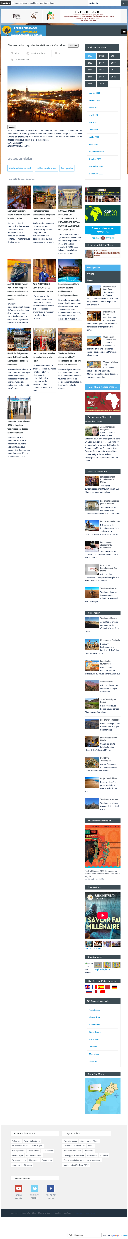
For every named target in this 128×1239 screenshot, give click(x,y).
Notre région (37, 1146)
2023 (90, 56)
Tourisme (104, 1155)
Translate (124, 1235)
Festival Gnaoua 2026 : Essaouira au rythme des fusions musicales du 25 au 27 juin (102, 873)
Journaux (93, 1047)
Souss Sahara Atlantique (74, 1146)
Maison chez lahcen (109, 313)
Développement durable (74, 1155)
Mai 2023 (93, 122)
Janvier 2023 (94, 93)
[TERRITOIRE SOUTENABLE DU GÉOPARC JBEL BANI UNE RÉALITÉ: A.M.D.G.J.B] (103, 194)
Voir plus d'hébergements (103, 386)
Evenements (47, 1151)
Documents (94, 1039)
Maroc (91, 1146)
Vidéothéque (94, 1010)
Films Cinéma (95, 1032)
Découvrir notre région (100, 1001)
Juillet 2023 (94, 137)
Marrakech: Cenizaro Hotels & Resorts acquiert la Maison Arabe (18, 215)
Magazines (94, 1054)
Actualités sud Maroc (89, 1141)
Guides (90, 280)
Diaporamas (94, 1024)
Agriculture (91, 1155)
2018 (113, 63)
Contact (67, 1213)
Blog (34, 1213)
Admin (17, 53)
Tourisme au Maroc (20, 1146)
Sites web (28, 1165)
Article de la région (32, 1141)
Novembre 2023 (96, 166)
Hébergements (93, 267)
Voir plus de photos (101, 969)
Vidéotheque (17, 1155)
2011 (90, 83)
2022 (101, 56)
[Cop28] (103, 214)
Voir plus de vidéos (93, 948)
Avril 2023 (93, 115)
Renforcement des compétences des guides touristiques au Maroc (44, 215)
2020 (90, 63)
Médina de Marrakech (20, 168)
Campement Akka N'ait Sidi (109, 338)
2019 (101, 63)
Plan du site (25, 1213)
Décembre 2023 (96, 174)
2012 (113, 77)
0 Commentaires (22, 59)
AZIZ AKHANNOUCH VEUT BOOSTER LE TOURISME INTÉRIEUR (43, 288)
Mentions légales (45, 1213)
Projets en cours (19, 1160)
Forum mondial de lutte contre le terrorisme (82, 1160)
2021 (113, 56)
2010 (101, 83)
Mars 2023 (93, 108)
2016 (101, 70)
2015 (113, 70)
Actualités (16, 1141)
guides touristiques (46, 168)
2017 (90, 70)
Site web (93, 1061)
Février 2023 (94, 100)
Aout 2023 (93, 144)
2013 (101, 77)
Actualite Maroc (70, 1141)
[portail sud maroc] (22, 31)
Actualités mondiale (72, 1151)
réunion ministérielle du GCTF (76, 1165)
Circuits (90, 274)
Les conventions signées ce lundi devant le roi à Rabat (44, 357)
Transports (88, 1151)
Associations (33, 1151)
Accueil (14, 1213)
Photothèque (94, 1017)
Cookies (58, 1213)
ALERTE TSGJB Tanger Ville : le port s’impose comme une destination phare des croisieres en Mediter (17, 291)
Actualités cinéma (33, 1155)
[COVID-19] (103, 234)
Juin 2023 (93, 130)
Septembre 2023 (96, 152)
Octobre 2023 (95, 159)
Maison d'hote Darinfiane (109, 287)
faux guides (67, 168)
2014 (90, 77)
